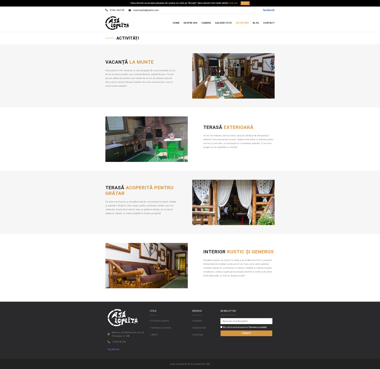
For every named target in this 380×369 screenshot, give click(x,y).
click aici (233, 3)
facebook (269, 10)
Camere (206, 23)
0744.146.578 (119, 341)
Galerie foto (223, 23)
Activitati (198, 334)
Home (176, 23)
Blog (256, 23)
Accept (245, 3)
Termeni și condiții (161, 327)
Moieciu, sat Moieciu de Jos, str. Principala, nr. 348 (128, 334)
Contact (269, 23)
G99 (208, 364)
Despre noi (190, 23)
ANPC (154, 334)
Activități (242, 23)
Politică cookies (160, 320)
